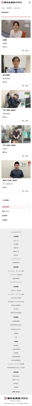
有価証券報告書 (16, 356)
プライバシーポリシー (16, 401)
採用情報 (8, 8)
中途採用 (4, 220)
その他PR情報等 (16, 349)
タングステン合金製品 (16, 274)
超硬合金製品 (16, 278)
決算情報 (16, 353)
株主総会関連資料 (16, 360)
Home (3, 8)
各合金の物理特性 (16, 305)
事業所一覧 (16, 251)
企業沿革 (16, 248)
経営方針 (16, 255)
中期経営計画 (16, 262)
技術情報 (16, 286)
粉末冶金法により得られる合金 (16, 301)
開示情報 (16, 345)
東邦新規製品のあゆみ (16, 325)
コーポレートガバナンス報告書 (16, 364)
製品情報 (16, 267)
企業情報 (16, 236)
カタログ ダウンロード (16, 282)
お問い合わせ (16, 392)
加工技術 (16, 309)
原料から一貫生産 (16, 290)
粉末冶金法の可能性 (16, 298)
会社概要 (16, 244)
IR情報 (16, 341)
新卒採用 (4, 215)
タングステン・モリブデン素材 (16, 294)
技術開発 (16, 317)
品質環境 (16, 333)
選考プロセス (6, 211)
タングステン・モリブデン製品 (16, 271)
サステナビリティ (16, 329)
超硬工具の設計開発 (16, 312)
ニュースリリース (16, 232)
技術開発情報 (16, 321)
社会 (16, 337)
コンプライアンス (16, 259)
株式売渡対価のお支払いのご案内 (16, 367)
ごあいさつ (16, 240)
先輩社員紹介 (6, 207)
